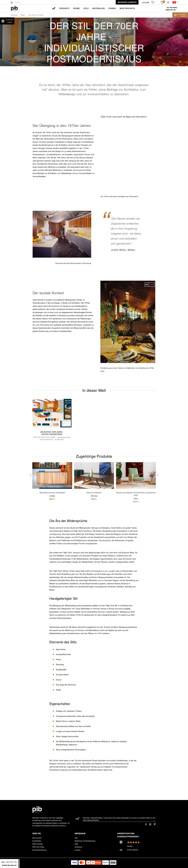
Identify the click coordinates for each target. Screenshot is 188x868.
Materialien (98, 8)
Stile (86, 8)
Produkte (64, 8)
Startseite (14, 15)
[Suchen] (12, 2)
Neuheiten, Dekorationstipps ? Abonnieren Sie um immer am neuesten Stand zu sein (119, 818)
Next (157, 475)
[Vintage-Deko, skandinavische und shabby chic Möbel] (16, 8)
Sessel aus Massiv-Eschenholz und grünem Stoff (136, 495)
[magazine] (53, 8)
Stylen (23, 15)
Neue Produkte (127, 8)
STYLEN (145, 2)
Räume (76, 8)
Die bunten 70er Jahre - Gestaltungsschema (51, 433)
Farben (112, 8)
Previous (30, 475)
